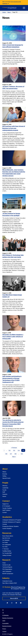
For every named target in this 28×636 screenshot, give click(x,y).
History (4, 471)
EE (3, 610)
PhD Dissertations (7, 569)
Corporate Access (7, 581)
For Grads (5, 542)
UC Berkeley (5, 615)
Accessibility (5, 623)
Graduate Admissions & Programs (11, 522)
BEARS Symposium (7, 573)
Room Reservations (7, 536)
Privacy (4, 628)
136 (6, 453)
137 (11, 453)
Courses (4, 524)
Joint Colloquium (6, 571)
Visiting (4, 476)
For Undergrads (6, 544)
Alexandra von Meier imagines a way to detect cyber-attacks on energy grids (12, 336)
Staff (3, 492)
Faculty (4, 490)
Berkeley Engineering (7, 618)
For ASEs (5, 546)
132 (9, 450)
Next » (14, 456)
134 (19, 450)
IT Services (5, 549)
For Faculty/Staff (7, 553)
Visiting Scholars (6, 555)
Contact (4, 512)
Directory (4, 485)
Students (4, 494)
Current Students (6, 528)
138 (15, 453)
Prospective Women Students (10, 526)
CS (3, 612)
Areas (4, 563)
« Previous (14, 447)
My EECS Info (6, 538)
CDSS (3, 620)
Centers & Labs (6, 565)
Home (4, 12)
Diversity (4, 474)
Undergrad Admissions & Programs (11, 520)
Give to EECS (14, 598)
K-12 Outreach (6, 506)
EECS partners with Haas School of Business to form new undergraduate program (13, 128)
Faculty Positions (7, 508)
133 (14, 450)
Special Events (6, 478)
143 (22, 453)
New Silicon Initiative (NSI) (9, 583)
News (9, 12)
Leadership (5, 488)
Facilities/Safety (6, 551)
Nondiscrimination (6, 626)
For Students (5, 540)
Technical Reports (7, 567)
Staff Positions (6, 510)
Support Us (5, 504)
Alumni (4, 496)
